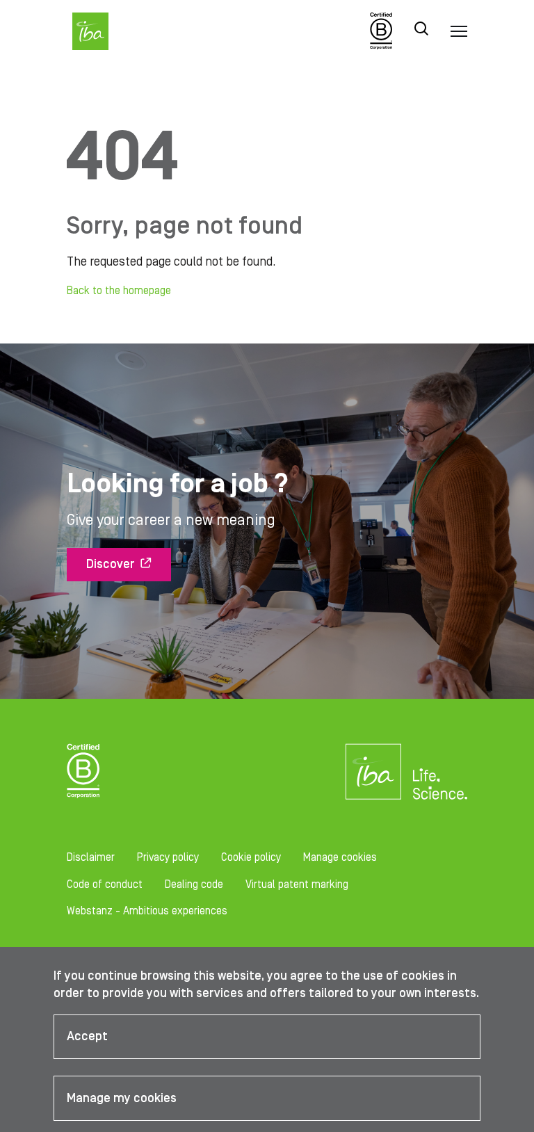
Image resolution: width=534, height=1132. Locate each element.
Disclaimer (91, 857)
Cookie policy (251, 857)
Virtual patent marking (296, 884)
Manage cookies (340, 857)
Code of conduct (105, 884)
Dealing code (194, 884)
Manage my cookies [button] (122, 1098)
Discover (110, 564)
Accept (87, 1036)
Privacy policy (168, 857)
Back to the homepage (119, 290)
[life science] (439, 784)
